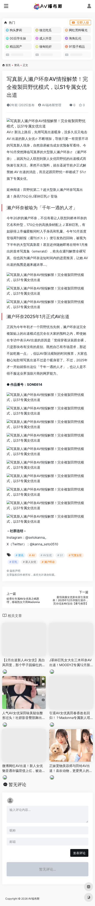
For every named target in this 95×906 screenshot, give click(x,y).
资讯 (16, 65)
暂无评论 (17, 784)
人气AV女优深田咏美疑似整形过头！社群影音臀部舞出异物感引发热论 (23, 715)
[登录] (89, 6)
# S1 (60, 555)
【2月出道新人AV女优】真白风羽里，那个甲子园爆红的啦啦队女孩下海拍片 (23, 662)
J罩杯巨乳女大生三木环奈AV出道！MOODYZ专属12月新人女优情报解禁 (70, 662)
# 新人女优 (29, 562)
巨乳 (43, 196)
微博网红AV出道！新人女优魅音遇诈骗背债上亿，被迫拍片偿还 (23, 768)
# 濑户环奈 (48, 562)
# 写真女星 (75, 555)
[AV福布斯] (48, 6)
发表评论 (79, 853)
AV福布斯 (34, 898)
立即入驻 (83, 22)
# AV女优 (46, 555)
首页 (8, 65)
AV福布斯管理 (51, 105)
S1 (82, 172)
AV (9, 132)
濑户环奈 (63, 152)
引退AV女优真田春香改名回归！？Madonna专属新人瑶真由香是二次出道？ (69, 715)
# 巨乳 (13, 562)
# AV (32, 555)
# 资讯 (19, 555)
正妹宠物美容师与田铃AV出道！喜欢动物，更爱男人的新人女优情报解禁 (70, 768)
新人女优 (28, 139)
